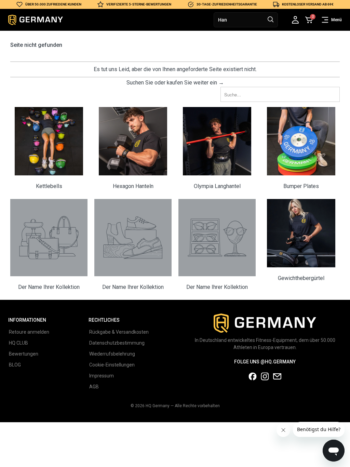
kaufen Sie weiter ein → (195, 82)
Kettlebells (49, 148)
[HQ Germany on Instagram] (265, 379)
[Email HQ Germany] (277, 379)
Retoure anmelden (29, 332)
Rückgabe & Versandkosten (119, 332)
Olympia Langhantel (217, 148)
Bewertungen (23, 354)
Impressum (101, 375)
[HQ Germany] (35, 19)
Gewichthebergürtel (301, 245)
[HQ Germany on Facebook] (252, 379)
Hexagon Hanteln (133, 148)
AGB (94, 386)
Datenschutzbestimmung (117, 343)
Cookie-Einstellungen (112, 365)
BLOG (15, 365)
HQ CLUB (18, 343)
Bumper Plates (301, 148)
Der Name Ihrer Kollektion (49, 245)
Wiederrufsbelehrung (112, 354)
